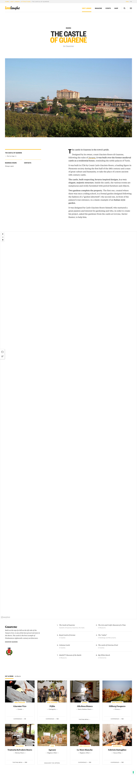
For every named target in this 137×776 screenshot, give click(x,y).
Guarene (70, 46)
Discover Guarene (11, 642)
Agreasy (52, 750)
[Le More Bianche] (85, 735)
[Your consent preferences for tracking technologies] (133, 772)
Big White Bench (104, 655)
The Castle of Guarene (67, 625)
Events (108, 8)
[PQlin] (52, 692)
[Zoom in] (2, 234)
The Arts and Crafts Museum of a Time (112, 625)
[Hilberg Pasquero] (117, 692)
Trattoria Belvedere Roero (19, 750)
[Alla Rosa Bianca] (85, 692)
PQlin (52, 706)
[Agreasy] (52, 735)
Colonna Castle (64, 645)
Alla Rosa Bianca (85, 706)
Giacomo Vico (19, 706)
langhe (12, 8)
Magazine (98, 8)
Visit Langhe (15, 1)
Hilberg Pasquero (117, 706)
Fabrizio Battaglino (117, 750)
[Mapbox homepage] (5, 617)
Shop (116, 8)
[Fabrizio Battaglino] (117, 735)
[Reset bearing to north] (2, 240)
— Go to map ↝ (10, 156)
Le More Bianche (85, 750)
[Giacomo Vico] (20, 692)
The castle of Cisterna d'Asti (108, 645)
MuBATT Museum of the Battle (70, 655)
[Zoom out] (2, 237)
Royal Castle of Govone (67, 635)
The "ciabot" (102, 635)
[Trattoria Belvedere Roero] (20, 735)
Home (7, 1)
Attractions (26, 1)
